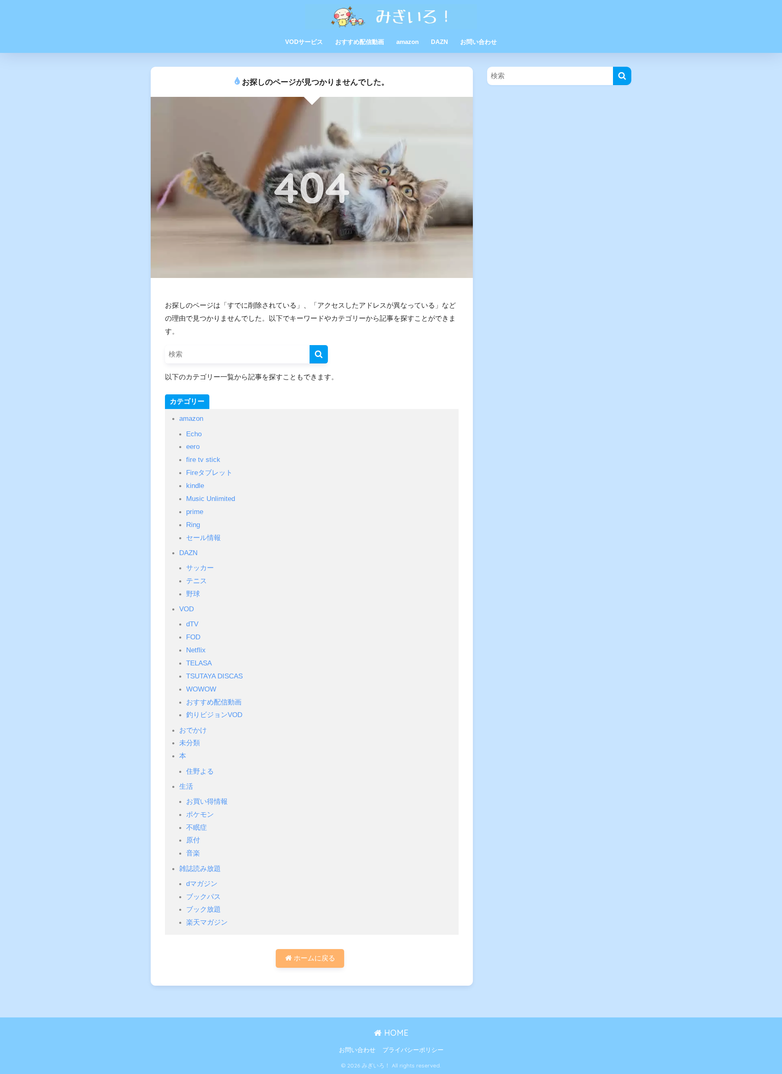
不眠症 (196, 827)
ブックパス (203, 896)
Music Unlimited (210, 498)
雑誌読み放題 (200, 868)
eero (193, 446)
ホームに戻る (313, 958)
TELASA (199, 663)
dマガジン (201, 883)
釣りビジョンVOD (214, 715)
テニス (196, 581)
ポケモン (200, 814)
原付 (193, 840)
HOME (395, 1033)
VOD (186, 609)
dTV (192, 624)
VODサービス (304, 41)
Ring (193, 525)
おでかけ (193, 730)
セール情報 (203, 538)
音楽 (193, 853)
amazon (407, 41)
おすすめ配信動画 (359, 41)
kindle (195, 485)
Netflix (196, 650)
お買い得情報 (207, 801)
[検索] (319, 354)
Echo (194, 434)
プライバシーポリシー (413, 1050)
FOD (193, 637)
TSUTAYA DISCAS (214, 676)
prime (194, 511)
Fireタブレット (209, 472)
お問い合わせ (478, 41)
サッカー (200, 568)
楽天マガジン (207, 922)
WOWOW (201, 689)
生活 (186, 786)
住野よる (200, 771)
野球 (193, 594)
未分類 (189, 743)
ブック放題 (203, 909)
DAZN (439, 41)
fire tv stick (203, 459)
